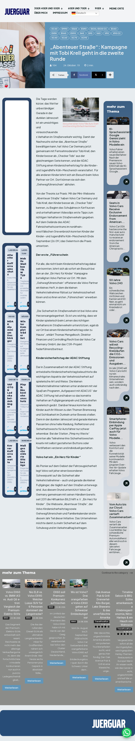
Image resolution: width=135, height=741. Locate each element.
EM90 (65, 29)
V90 (107, 33)
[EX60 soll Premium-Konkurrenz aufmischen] (56, 583)
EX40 (114, 29)
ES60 (74, 29)
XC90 (84, 37)
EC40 (54, 29)
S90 (90, 33)
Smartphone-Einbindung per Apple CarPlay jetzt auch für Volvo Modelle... (118, 428)
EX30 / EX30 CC (99, 29)
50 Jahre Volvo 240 (116, 281)
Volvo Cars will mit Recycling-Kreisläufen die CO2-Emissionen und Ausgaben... (117, 352)
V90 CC (117, 33)
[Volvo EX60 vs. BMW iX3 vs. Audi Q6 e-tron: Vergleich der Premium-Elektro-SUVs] (11, 583)
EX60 (63, 33)
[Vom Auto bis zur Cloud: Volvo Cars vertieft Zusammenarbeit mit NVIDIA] (118, 496)
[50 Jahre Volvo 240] (118, 272)
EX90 (73, 33)
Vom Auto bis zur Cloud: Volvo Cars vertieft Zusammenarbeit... (122, 511)
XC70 (74, 37)
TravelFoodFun (101, 621)
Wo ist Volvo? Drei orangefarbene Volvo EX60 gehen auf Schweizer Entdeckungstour (79, 604)
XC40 (54, 37)
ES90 (84, 29)
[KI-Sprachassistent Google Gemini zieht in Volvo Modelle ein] (118, 121)
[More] (110, 75)
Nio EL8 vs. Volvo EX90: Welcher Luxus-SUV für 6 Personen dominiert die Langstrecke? (34, 603)
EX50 (54, 33)
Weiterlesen (11, 687)
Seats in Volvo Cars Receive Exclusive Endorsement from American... (118, 212)
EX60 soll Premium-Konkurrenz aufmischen (58, 597)
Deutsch (81, 13)
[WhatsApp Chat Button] (127, 733)
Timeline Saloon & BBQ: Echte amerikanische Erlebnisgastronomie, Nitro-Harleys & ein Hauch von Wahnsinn (124, 608)
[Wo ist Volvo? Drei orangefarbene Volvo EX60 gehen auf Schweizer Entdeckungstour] (79, 583)
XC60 (64, 37)
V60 (98, 33)
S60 (82, 33)
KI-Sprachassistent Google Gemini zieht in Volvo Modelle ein (120, 136)
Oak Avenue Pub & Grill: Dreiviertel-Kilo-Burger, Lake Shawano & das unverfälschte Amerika (101, 604)
